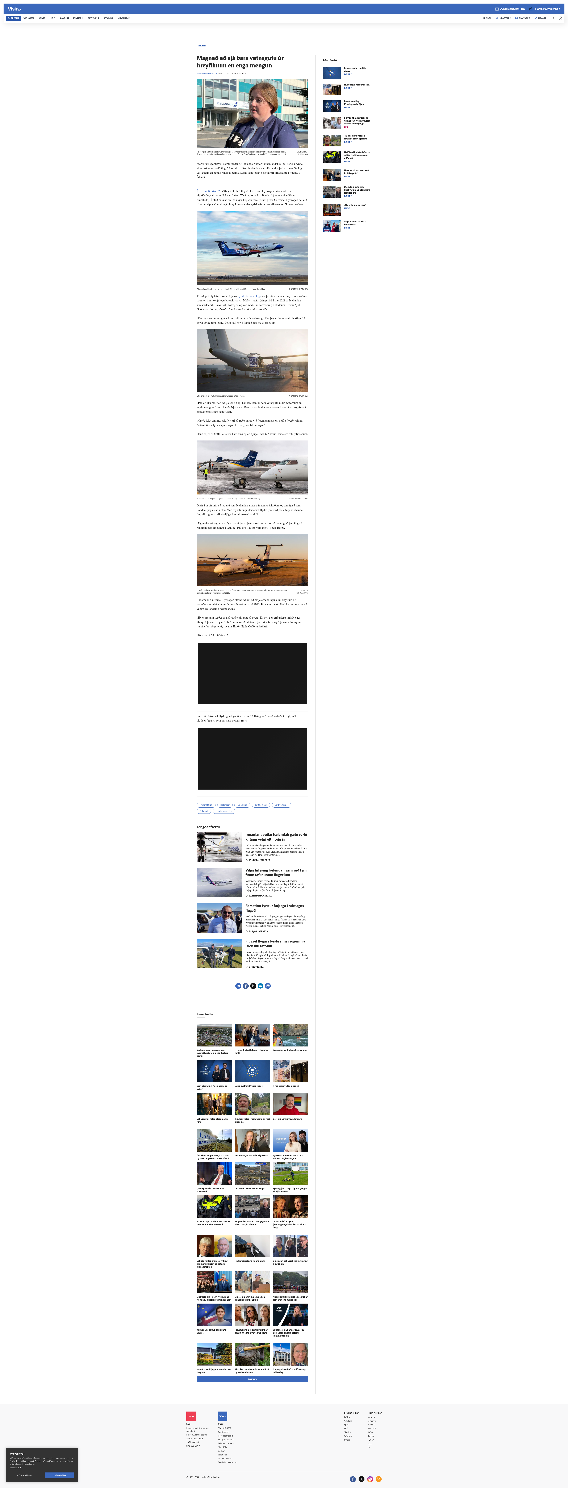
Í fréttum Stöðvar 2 (208, 191)
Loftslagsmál (261, 805)
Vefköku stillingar (24, 1475)
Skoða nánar (15, 1467)
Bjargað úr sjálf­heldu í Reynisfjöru (290, 1050)
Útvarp (347, 1440)
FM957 (371, 1440)
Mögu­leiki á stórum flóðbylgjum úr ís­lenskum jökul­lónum (357, 190)
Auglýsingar (223, 1432)
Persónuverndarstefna (196, 1435)
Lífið (346, 1429)
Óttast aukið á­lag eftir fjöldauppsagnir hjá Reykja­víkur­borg (289, 1225)
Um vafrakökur (225, 1459)
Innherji (371, 1417)
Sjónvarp (348, 1436)
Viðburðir (372, 1429)
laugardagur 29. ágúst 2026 (512, 9)
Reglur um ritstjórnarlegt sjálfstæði (197, 1429)
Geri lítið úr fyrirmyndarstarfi (287, 1119)
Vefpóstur (222, 1455)
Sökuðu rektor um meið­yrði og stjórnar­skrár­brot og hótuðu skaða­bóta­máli (212, 1264)
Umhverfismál (281, 805)
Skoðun (347, 1432)
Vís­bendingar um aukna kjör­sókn (251, 1156)
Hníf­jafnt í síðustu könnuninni (250, 1261)
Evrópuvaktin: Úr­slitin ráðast (249, 1086)
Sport (346, 1425)
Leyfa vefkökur (59, 1475)
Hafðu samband (225, 1436)
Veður (370, 1432)
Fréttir (347, 1417)
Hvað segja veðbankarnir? (286, 1086)
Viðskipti (348, 1421)
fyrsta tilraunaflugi (249, 296)
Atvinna (371, 1425)
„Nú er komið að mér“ (355, 205)
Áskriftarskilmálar (226, 1444)
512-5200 (226, 1428)
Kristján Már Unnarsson (207, 74)
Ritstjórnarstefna (226, 1440)
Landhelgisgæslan (224, 811)
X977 (370, 1444)
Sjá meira (252, 1379)
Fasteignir (372, 1421)
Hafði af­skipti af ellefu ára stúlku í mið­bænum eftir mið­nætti (357, 155)
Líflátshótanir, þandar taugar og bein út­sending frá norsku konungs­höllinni (288, 1333)
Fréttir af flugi (206, 805)
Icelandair (225, 805)
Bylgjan (371, 1436)
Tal (369, 1448)
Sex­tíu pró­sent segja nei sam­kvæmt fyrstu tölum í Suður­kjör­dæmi (213, 1053)
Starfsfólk (222, 1447)
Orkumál (204, 811)
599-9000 (195, 1446)
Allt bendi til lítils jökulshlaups (250, 1189)
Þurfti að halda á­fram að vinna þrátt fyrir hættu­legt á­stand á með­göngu (357, 121)
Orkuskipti (242, 805)
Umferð (221, 1451)
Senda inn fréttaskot (227, 1463)
